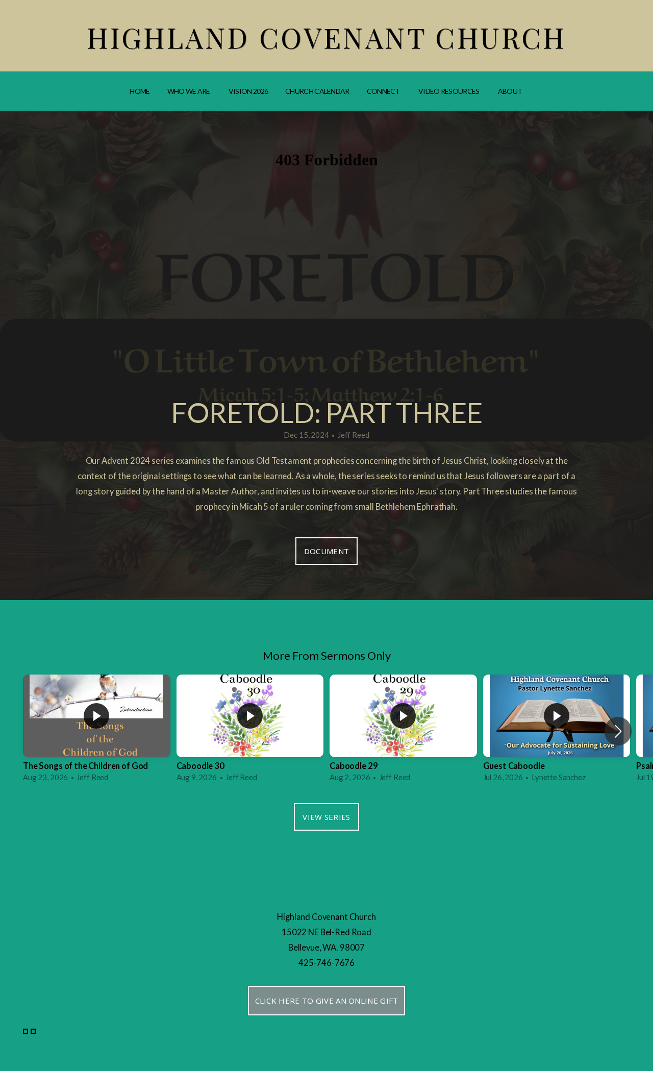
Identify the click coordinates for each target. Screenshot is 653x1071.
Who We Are (189, 91)
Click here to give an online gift (326, 1000)
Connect (384, 91)
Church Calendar (317, 91)
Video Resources (449, 91)
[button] (618, 731)
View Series (326, 817)
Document (326, 551)
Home (139, 91)
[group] (96, 731)
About (510, 91)
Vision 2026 (248, 91)
